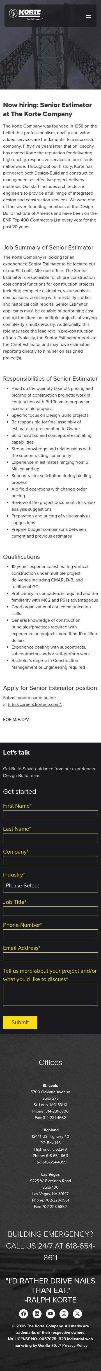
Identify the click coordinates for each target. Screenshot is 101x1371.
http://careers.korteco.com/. (35, 704)
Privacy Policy (75, 1345)
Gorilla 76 (47, 1345)
